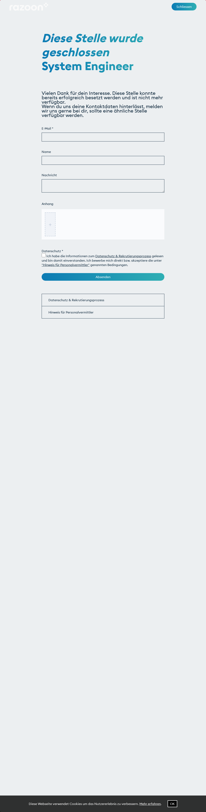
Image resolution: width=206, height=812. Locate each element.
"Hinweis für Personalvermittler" (66, 265)
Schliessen (184, 7)
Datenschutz (52, 251)
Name (46, 152)
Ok (172, 804)
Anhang (47, 204)
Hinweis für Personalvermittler (71, 312)
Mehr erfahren (150, 804)
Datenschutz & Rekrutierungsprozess (123, 256)
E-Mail (47, 128)
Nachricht (49, 175)
